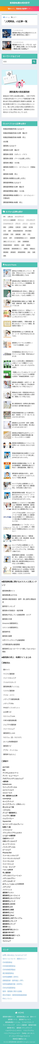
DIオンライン (7, 998)
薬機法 (26, 248)
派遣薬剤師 (26, 241)
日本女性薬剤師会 (9, 988)
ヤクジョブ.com (9, 716)
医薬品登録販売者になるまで (13, 129)
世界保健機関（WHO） (11, 977)
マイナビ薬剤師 (8, 674)
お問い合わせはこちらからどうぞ (15, 955)
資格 (29, 252)
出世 (4, 231)
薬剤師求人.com (9, 733)
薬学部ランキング (8, 606)
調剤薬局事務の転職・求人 (12, 202)
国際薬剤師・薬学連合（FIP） (13, 980)
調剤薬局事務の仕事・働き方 (13, 187)
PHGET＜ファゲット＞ (11, 708)
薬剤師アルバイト (25, 1019)
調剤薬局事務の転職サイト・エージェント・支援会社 (19, 196)
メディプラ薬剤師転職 (11, 699)
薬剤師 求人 (11, 1028)
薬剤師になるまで (9, 146)
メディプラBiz (8, 703)
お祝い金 (10, 216)
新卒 (11, 238)
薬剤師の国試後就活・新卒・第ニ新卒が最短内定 (19, 600)
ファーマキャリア (9, 678)
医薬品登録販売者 (18, 231)
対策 (12, 234)
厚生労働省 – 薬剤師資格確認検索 (15, 995)
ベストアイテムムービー (12, 1033)
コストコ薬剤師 (21, 1025)
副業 (9, 231)
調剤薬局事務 (21, 252)
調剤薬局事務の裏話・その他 (13, 191)
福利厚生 (16, 245)
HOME (20, 1012)
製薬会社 (32, 248)
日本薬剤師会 (7, 962)
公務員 (24, 227)
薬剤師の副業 (7, 636)
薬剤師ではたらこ (9, 754)
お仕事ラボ (7, 712)
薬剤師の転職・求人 (10, 174)
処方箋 (31, 227)
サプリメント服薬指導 (9, 220)
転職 (34, 252)
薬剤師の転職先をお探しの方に (14, 178)
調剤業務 (5, 252)
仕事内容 (18, 227)
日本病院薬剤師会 (9, 966)
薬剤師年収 (6, 632)
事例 (4, 227)
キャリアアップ (19, 216)
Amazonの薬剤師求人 (10, 623)
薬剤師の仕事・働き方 (11, 150)
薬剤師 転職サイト (9, 1016)
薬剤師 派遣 (32, 1025)
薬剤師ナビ (7, 746)
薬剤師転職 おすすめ (9, 595)
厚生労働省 (28, 231)
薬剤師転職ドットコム (11, 686)
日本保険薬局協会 (9, 969)
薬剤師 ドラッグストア (24, 1028)
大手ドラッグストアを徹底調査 (13, 640)
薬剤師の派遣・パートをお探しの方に (16, 158)
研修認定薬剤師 (7, 245)
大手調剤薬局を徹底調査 (11, 644)
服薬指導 (32, 238)
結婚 (23, 245)
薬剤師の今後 (7, 619)
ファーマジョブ (8, 729)
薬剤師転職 (6, 248)
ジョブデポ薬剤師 (9, 725)
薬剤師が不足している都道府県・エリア (16, 615)
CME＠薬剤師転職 (9, 720)
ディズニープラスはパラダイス (19, 1036)
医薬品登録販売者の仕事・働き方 (15, 133)
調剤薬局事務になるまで (12, 182)
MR (4, 216)
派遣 (19, 241)
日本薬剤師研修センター (21, 238)
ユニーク (32, 223)
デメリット (21, 220)
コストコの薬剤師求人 (10, 627)
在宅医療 (5, 234)
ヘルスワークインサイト (13, 1030)
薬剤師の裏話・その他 (11, 163)
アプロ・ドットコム (10, 750)
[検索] (34, 61)
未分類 (5, 141)
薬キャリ (6, 669)
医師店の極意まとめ (19, 1039)
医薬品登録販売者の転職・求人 (14, 137)
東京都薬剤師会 (8, 973)
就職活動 (18, 234)
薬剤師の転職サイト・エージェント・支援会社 (19, 168)
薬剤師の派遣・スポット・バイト (15, 154)
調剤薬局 (13, 252)
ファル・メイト (8, 695)
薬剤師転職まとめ (23, 1016)
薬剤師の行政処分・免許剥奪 (12, 610)
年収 (29, 234)
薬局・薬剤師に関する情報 (12, 991)
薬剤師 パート (12, 1019)
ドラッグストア (30, 220)
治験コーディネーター (9, 241)
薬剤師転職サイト (17, 248)
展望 (24, 234)
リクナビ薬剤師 (8, 691)
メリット (25, 223)
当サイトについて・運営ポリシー (15, 959)
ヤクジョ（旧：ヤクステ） (12, 737)
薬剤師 (28, 245)
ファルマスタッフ (8, 223)
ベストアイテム (28, 1030)
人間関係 (10, 227)
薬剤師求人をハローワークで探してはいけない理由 (19, 650)
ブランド (18, 223)
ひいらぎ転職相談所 (10, 741)
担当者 (5, 238)
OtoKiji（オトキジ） (28, 1033)
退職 (4, 256)
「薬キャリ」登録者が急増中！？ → (19, 9)
